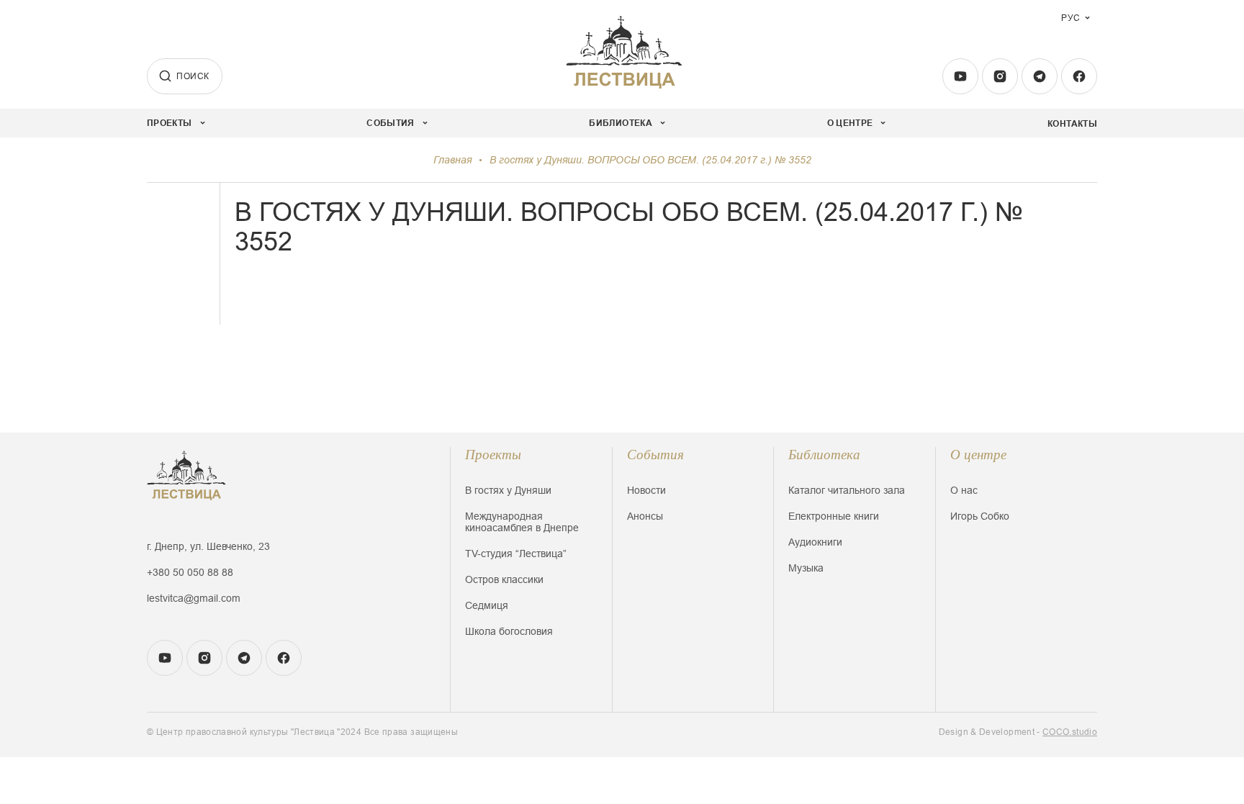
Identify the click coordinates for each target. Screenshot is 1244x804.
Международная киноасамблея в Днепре (522, 521)
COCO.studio (1069, 732)
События (655, 454)
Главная (452, 160)
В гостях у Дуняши (508, 490)
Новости (646, 490)
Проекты (493, 454)
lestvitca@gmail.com (193, 598)
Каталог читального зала (846, 490)
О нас (964, 490)
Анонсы (645, 516)
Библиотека (824, 454)
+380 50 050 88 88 (190, 572)
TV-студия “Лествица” (516, 553)
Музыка (806, 568)
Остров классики (504, 579)
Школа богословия (509, 631)
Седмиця (486, 605)
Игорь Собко (979, 516)
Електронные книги (833, 516)
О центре (978, 454)
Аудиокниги (815, 542)
